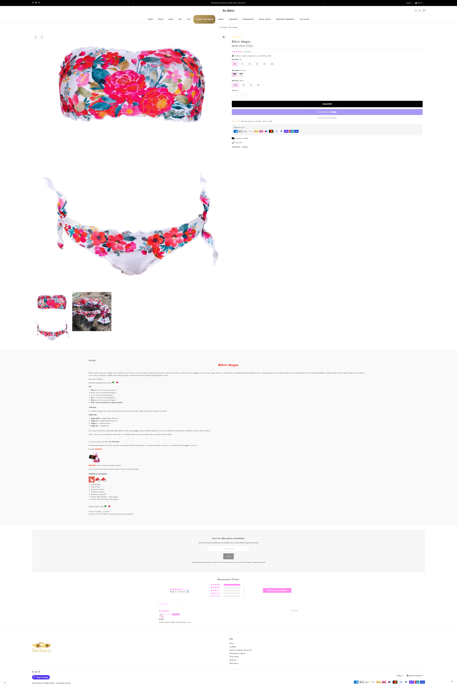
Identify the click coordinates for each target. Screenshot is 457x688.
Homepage (223, 27)
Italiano (408, 3)
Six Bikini (228, 10)
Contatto (245, 147)
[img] (164, 611)
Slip (189, 19)
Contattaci (232, 647)
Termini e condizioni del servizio (240, 650)
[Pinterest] (39, 3)
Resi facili (239, 142)
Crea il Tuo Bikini (204, 19)
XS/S (235, 85)
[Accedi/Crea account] (420, 11)
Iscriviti (228, 556)
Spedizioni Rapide (242, 138)
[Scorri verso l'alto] (452, 681)
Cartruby (68, 683)
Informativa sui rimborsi (237, 653)
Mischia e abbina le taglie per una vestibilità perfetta (253, 56)
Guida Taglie (265, 19)
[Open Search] (416, 11)
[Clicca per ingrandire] (223, 37)
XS (235, 64)
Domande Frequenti (285, 19)
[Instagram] (36, 3)
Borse (221, 19)
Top (180, 19)
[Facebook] (33, 3)
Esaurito (327, 104)
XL (264, 64)
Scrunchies (248, 19)
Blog (171, 19)
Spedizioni (233, 660)
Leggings (233, 19)
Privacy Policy (234, 656)
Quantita (235, 90)
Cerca (231, 643)
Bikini (160, 19)
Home (150, 19)
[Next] (323, 3)
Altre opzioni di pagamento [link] (327, 118)
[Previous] (133, 3)
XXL (272, 64)
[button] (237, 52)
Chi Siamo (304, 19)
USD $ (420, 3)
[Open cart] (423, 11)
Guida (136, 431)
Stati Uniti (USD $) (416, 676)
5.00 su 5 (186, 589)
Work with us (233, 663)
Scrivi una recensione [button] (277, 590)
